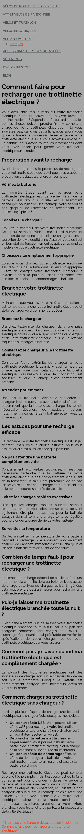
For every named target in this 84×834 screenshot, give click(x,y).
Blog (7, 75)
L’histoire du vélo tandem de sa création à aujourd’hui (41, 823)
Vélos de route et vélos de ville (31, 6)
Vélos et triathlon (19, 22)
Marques (16, 44)
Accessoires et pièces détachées (32, 51)
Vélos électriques (19, 30)
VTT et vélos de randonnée (26, 14)
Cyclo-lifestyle (17, 67)
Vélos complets (17, 39)
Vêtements (12, 59)
